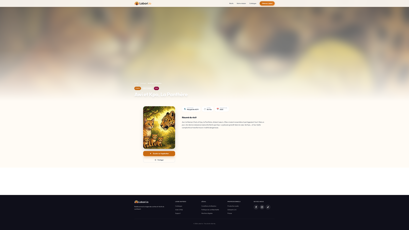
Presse (230, 213)
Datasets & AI (232, 210)
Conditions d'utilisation (208, 206)
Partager (161, 160)
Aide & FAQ (179, 210)
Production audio (233, 206)
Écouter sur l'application (161, 154)
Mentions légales (207, 213)
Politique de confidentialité (210, 210)
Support (178, 213)
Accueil (136, 83)
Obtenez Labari (267, 3)
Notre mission (241, 3)
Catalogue (252, 3)
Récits (231, 3)
